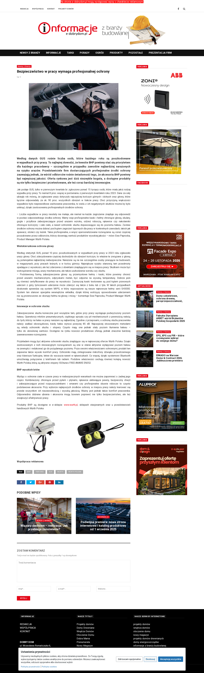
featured (40, 472)
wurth (60, 472)
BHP (29, 472)
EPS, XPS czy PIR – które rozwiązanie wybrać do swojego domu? (170, 338)
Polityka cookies (49, 666)
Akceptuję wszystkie (170, 659)
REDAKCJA (26, 624)
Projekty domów (85, 624)
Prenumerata (83, 642)
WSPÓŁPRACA (28, 627)
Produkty (116, 52)
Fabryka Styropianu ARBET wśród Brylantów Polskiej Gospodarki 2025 (170, 318)
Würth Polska (74, 472)
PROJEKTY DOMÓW (66, 9)
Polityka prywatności (30, 666)
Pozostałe (136, 52)
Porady (84, 52)
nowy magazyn (141, 635)
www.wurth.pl (71, 404)
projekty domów (141, 624)
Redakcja (24, 9)
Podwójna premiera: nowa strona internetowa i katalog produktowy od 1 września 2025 (103, 525)
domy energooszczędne (146, 642)
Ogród (99, 52)
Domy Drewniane (85, 627)
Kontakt (51, 9)
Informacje (53, 52)
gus (50, 472)
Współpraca (38, 9)
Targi (70, 52)
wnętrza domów (141, 627)
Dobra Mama (83, 638)
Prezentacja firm (160, 52)
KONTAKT (25, 631)
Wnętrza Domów (85, 631)
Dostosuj (150, 659)
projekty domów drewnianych (148, 638)
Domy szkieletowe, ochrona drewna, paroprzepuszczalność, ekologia (169, 299)
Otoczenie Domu (85, 635)
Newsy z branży (30, 52)
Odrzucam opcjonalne (129, 659)
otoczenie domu (141, 631)
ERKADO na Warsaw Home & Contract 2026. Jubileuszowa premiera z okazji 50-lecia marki (169, 359)
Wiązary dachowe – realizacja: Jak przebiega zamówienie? (44, 527)
